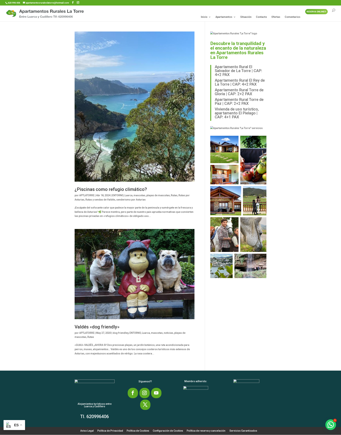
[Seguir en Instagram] (144, 393)
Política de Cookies (138, 430)
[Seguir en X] (145, 405)
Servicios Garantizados (243, 430)
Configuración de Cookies (168, 430)
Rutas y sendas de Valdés (100, 199)
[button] (224, 149)
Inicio (204, 17)
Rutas (174, 195)
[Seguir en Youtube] (156, 393)
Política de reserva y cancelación (206, 430)
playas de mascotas (158, 195)
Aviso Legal (87, 430)
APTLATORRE (86, 195)
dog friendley (120, 332)
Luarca (128, 195)
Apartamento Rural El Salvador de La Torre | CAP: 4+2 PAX (238, 71)
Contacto (261, 17)
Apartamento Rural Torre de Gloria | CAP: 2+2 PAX (239, 92)
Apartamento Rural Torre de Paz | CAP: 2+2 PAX (239, 101)
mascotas (139, 195)
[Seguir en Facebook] (133, 393)
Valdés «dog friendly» (97, 326)
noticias (168, 332)
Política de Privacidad (110, 430)
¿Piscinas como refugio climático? (111, 189)
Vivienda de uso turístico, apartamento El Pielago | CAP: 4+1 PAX (237, 113)
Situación (245, 17)
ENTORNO (117, 195)
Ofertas (275, 17)
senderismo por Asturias (131, 199)
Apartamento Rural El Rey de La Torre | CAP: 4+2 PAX (240, 82)
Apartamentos (223, 17)
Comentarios (292, 17)
